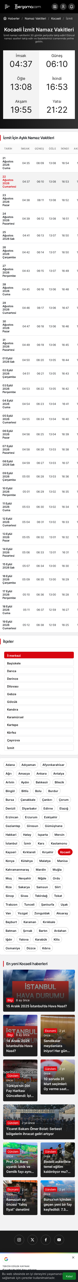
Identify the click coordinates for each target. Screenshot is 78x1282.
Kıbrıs (46, 948)
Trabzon (11, 904)
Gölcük (12, 701)
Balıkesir (42, 782)
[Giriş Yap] (63, 6)
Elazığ (63, 808)
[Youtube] (59, 1240)
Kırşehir (47, 852)
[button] (55, 6)
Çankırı (47, 799)
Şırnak (27, 930)
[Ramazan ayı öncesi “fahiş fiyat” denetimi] (20, 1197)
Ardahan (60, 930)
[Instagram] (19, 1240)
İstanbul (11, 843)
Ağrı (9, 773)
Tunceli (29, 904)
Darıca (11, 671)
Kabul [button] (69, 1276)
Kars (41, 843)
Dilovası (13, 686)
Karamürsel (15, 717)
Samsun (42, 887)
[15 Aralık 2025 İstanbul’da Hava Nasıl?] (39, 991)
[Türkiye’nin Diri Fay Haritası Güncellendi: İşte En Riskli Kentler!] (20, 1080)
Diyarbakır (29, 808)
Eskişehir (50, 817)
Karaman (30, 922)
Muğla (57, 869)
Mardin (41, 869)
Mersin (59, 834)
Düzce (31, 948)
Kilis (57, 939)
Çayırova (13, 740)
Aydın (25, 782)
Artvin (10, 782)
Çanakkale (28, 799)
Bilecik (59, 782)
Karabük (41, 939)
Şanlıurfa (47, 904)
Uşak (64, 904)
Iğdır (9, 939)
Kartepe (12, 725)
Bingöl (10, 791)
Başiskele (14, 663)
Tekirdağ (41, 896)
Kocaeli (65, 852)
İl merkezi (14, 655)
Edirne (48, 808)
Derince (12, 678)
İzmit (10, 748)
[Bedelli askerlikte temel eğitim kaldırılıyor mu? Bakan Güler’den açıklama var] (58, 1159)
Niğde (42, 878)
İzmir (27, 843)
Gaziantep (13, 826)
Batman (11, 930)
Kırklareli (29, 852)
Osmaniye (13, 948)
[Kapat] (73, 1257)
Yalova (23, 939)
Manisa (62, 861)
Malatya (45, 861)
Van (8, 913)
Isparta (43, 834)
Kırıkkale (49, 922)
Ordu (56, 878)
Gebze (11, 694)
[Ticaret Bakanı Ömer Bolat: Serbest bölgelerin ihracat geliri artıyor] (39, 1121)
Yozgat (23, 913)
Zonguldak (42, 913)
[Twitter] (32, 1240)
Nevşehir (25, 878)
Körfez (11, 732)
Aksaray (62, 913)
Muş (9, 878)
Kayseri (11, 852)
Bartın (43, 930)
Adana (10, 764)
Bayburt (11, 922)
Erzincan (12, 817)
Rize (9, 887)
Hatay (27, 834)
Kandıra (12, 709)
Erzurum (31, 817)
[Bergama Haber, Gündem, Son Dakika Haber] (28, 6)
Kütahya (27, 861)
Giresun (32, 826)
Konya (10, 861)
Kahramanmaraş (17, 869)
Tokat (58, 896)
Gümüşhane (53, 826)
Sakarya (24, 887)
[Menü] (7, 6)
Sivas (24, 896)
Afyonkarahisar (53, 764)
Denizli (10, 808)
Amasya (24, 773)
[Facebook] (46, 1240)
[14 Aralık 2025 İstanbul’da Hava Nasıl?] (20, 1036)
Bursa (10, 799)
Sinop (10, 896)
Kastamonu (59, 843)
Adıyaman (28, 764)
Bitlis (24, 791)
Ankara (41, 773)
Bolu (38, 791)
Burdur (53, 791)
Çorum (64, 799)
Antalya (58, 773)
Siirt (58, 887)
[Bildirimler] (71, 6)
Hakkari (11, 834)
